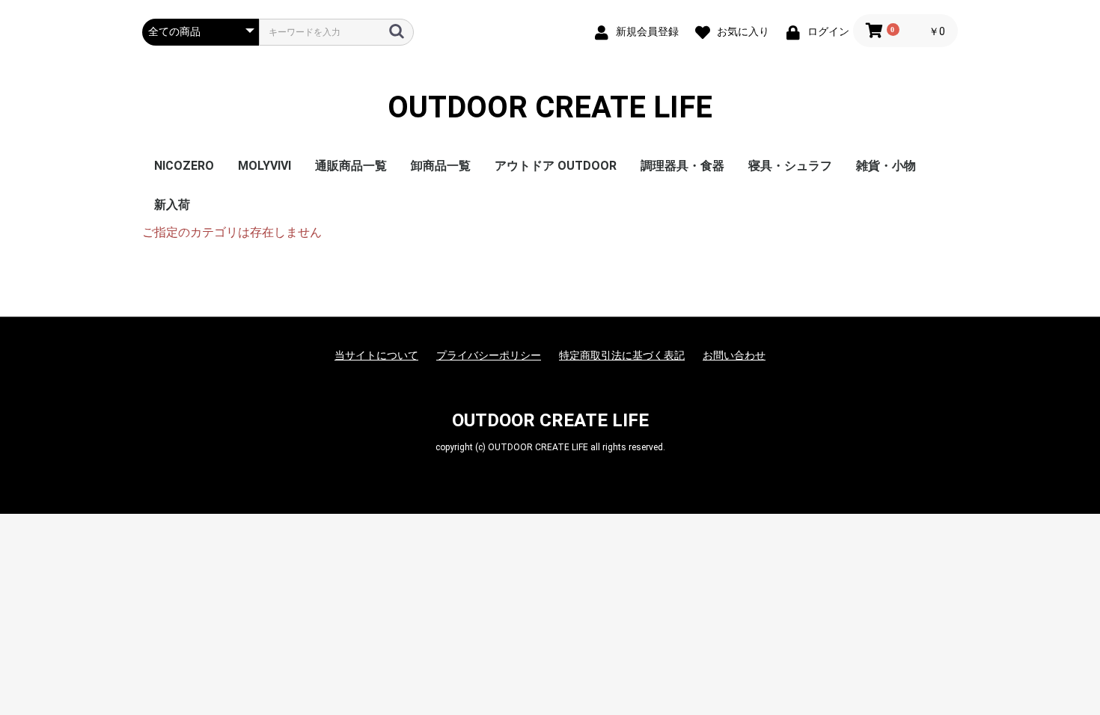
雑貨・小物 (886, 166)
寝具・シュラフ (790, 166)
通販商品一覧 (351, 166)
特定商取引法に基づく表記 (622, 355)
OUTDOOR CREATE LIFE (550, 107)
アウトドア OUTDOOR (556, 166)
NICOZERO (184, 166)
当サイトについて (376, 355)
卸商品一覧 (441, 166)
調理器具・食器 (682, 166)
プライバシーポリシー (488, 355)
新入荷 (172, 204)
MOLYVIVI (264, 166)
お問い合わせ (734, 355)
